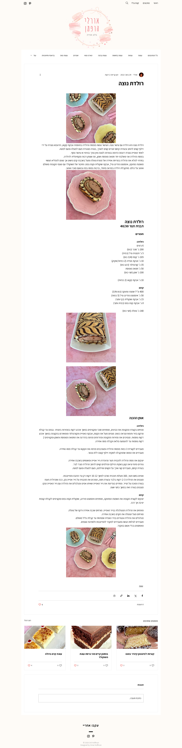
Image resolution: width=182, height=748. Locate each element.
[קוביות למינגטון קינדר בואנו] (137, 637)
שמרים (75, 55)
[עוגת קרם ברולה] (44, 637)
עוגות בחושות (117, 55)
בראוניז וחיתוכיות (48, 55)
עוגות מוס (64, 55)
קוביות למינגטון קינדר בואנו (140, 653)
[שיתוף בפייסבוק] (142, 595)
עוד (34, 55)
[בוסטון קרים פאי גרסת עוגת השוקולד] (91, 637)
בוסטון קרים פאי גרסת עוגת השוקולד (94, 655)
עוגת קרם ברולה (53, 653)
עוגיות (130, 55)
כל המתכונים (153, 55)
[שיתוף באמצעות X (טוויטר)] (135, 595)
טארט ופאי (88, 55)
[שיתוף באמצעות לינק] (121, 595)
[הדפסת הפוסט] (114, 595)
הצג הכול (27, 620)
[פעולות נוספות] (40, 74)
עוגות (140, 55)
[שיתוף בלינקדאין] (128, 595)
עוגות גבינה (102, 55)
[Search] (127, 3)
